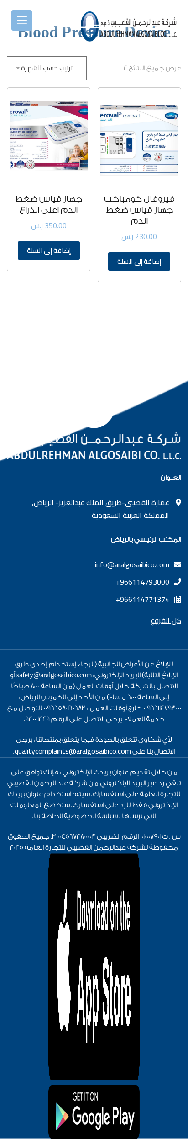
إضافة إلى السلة (139, 261)
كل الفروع (166, 620)
